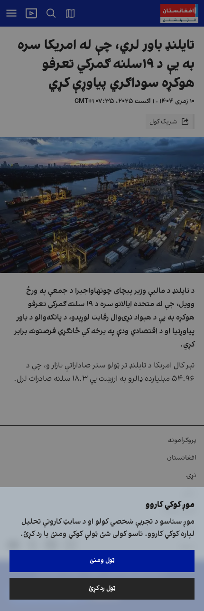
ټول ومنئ (102, 560)
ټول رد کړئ (102, 588)
